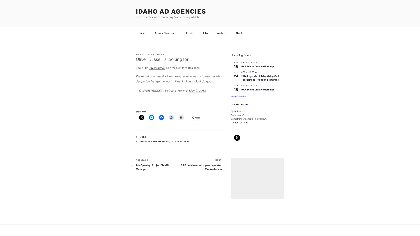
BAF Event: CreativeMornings (257, 66)
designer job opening (154, 141)
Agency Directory (164, 33)
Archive (221, 33)
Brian (160, 54)
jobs (143, 137)
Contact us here (239, 122)
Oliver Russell (157, 67)
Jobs (205, 33)
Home (142, 33)
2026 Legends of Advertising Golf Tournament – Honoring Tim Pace (260, 77)
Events (189, 33)
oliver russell (181, 141)
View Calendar (238, 96)
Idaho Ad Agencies (171, 11)
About (238, 33)
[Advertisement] (257, 178)
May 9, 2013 (197, 90)
